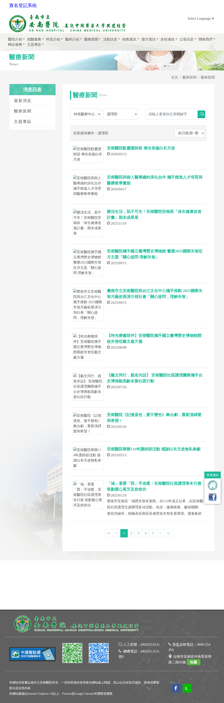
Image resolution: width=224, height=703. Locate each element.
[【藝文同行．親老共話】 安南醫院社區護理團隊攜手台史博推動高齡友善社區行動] (88, 386)
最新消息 (23, 100)
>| (168, 533)
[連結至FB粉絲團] (212, 497)
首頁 (174, 77)
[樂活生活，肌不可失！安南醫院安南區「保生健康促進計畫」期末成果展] (88, 223)
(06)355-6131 (150, 644)
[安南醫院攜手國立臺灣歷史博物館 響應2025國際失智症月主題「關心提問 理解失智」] (88, 262)
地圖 (193, 662)
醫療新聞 (189, 77)
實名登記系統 (23, 5)
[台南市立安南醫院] (77, 623)
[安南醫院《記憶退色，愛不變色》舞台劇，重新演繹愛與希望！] (88, 423)
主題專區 (23, 121)
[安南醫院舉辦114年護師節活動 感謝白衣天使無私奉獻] (88, 457)
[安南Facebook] (99, 654)
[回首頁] (212, 485)
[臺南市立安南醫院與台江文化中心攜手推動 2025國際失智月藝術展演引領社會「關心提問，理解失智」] (88, 305)
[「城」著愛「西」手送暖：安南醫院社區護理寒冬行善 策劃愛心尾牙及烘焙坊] (88, 495)
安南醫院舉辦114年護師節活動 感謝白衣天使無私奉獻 (154, 449)
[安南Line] (72, 654)
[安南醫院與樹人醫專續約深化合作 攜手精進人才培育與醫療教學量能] (88, 186)
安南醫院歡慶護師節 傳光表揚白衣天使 (141, 148)
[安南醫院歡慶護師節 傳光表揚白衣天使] (88, 154)
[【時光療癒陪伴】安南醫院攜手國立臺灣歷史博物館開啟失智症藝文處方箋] (88, 347)
